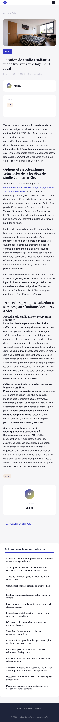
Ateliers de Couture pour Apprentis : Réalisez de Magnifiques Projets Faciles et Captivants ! (29, 669)
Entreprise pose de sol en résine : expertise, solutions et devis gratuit (27, 651)
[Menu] (53, 2)
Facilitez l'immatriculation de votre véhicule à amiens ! (28, 596)
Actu (14, 13)
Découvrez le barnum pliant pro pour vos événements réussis (26, 623)
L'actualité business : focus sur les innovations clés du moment (28, 660)
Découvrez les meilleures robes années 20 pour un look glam (29, 678)
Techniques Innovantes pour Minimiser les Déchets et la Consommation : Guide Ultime (27, 569)
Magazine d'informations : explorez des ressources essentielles (25, 632)
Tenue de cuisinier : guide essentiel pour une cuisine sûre (27, 578)
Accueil (6, 13)
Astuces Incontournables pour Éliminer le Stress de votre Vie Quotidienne (29, 560)
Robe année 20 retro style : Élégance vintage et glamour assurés (28, 605)
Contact (38, 708)
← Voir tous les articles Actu (17, 524)
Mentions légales (24, 708)
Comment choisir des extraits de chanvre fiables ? (29, 587)
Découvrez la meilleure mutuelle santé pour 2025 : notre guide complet (27, 687)
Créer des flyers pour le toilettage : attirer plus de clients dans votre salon (28, 642)
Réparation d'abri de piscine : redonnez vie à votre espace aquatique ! (27, 614)
